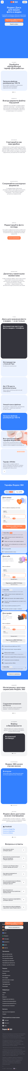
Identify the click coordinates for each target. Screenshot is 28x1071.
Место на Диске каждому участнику (11, 507)
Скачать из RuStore (8, 833)
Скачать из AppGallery (9, 831)
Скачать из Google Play (9, 829)
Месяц (9, 491)
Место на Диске (6, 566)
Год (19, 491)
